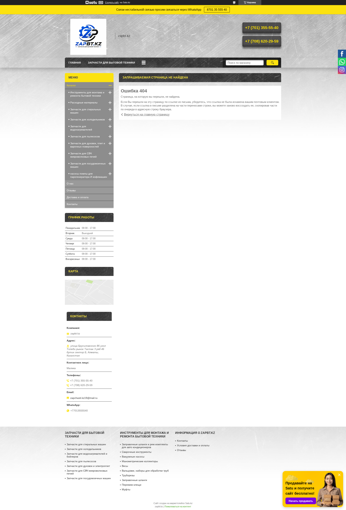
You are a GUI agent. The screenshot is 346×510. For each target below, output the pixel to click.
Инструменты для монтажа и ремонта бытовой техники (87, 94)
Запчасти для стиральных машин (85, 111)
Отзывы (71, 190)
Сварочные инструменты (136, 451)
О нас (70, 183)
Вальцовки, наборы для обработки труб (145, 470)
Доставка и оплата (77, 197)
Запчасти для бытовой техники (111, 62)
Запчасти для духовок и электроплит (88, 466)
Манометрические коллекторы (140, 461)
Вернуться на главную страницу (147, 114)
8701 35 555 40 (217, 9)
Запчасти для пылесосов (85, 136)
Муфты (126, 489)
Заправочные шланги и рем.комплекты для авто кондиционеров (145, 446)
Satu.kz (188, 503)
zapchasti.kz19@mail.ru (83, 397)
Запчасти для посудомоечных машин (88, 165)
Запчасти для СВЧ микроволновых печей (83, 155)
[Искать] (272, 62)
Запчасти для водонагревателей (81, 128)
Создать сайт (112, 2)
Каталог (71, 85)
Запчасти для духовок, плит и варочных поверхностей (87, 145)
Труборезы (128, 475)
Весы (125, 466)
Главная (74, 62)
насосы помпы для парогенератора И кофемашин (88, 175)
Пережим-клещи (131, 484)
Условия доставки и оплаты (193, 445)
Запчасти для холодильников (87, 119)
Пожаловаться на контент (178, 506)
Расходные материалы (83, 102)
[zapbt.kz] (88, 36)
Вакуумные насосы (133, 456)
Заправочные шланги (134, 480)
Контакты (72, 204)
